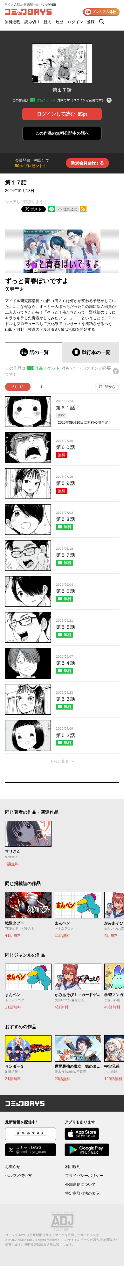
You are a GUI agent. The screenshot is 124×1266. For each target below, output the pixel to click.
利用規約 (72, 1166)
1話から (109, 387)
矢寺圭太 (14, 289)
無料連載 (12, 22)
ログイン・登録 (81, 22)
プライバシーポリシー (84, 1175)
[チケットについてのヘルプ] (109, 101)
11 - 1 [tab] (44, 387)
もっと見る (59, 761)
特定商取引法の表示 (82, 1193)
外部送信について (80, 1184)
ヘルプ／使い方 (18, 1175)
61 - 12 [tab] (17, 387)
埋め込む (70, 209)
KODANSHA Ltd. (20, 1239)
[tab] (33, 353)
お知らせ (12, 1166)
